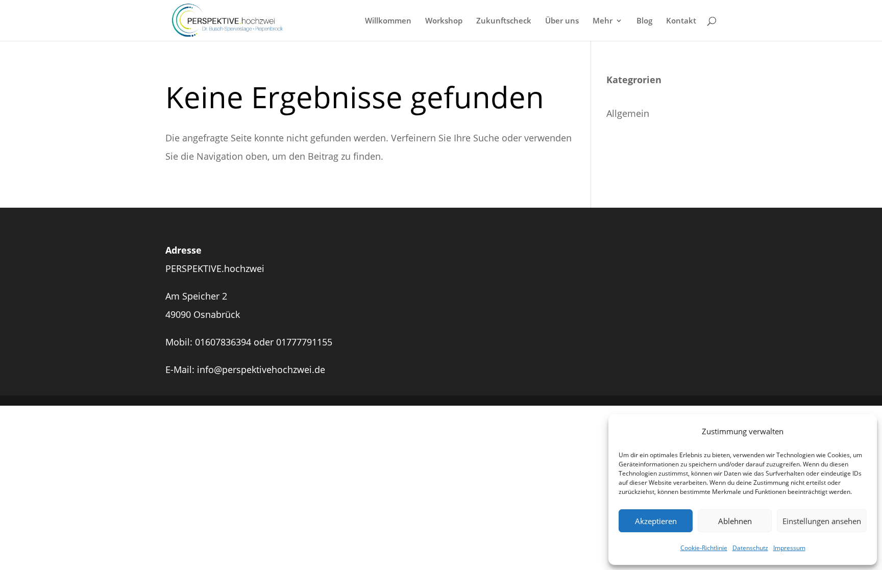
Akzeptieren (656, 521)
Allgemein (627, 113)
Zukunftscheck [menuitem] (503, 21)
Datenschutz (750, 547)
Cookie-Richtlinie (703, 547)
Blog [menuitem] (644, 21)
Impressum (789, 547)
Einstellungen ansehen (821, 521)
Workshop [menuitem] (443, 21)
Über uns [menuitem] (562, 21)
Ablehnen (735, 521)
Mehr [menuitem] (602, 21)
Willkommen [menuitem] (388, 21)
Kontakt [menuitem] (681, 21)
